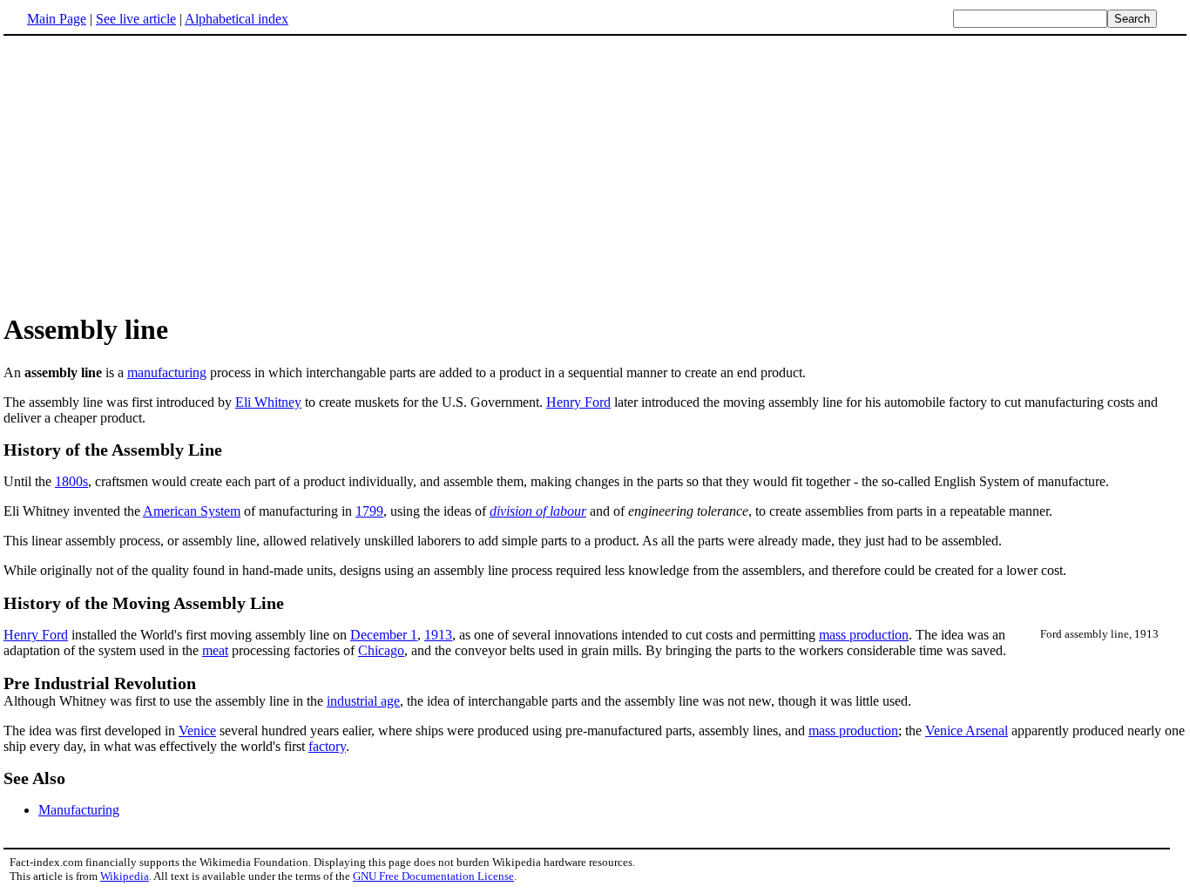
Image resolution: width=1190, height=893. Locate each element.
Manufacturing (78, 809)
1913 (438, 634)
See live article (136, 18)
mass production (864, 634)
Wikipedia (124, 876)
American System (191, 511)
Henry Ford (578, 402)
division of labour (538, 511)
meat (215, 650)
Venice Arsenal (966, 730)
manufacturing (166, 372)
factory (327, 746)
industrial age (363, 700)
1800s (71, 481)
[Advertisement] (149, 173)
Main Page (56, 18)
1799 (369, 511)
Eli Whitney (268, 402)
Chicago (381, 650)
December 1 (383, 634)
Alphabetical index (236, 18)
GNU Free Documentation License (433, 876)
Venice (197, 730)
